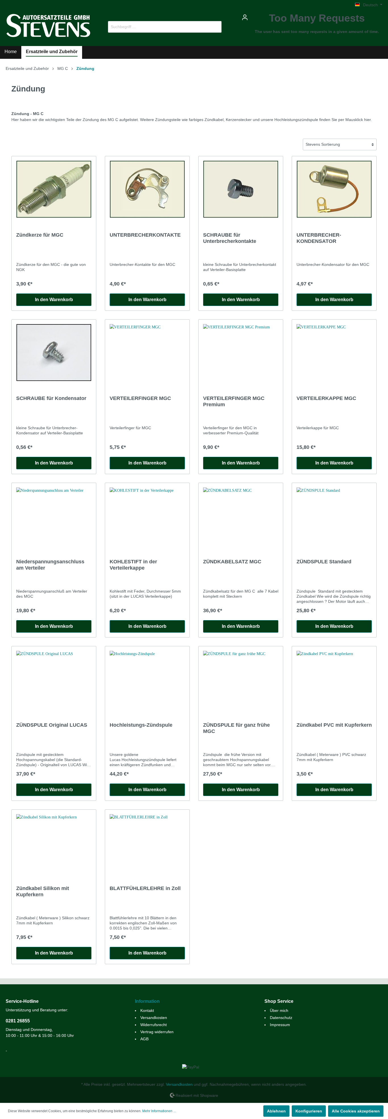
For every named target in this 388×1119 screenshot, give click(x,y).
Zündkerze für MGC (39, 235)
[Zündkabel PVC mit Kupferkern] (334, 679)
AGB (144, 1039)
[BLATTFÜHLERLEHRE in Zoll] (147, 842)
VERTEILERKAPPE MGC (326, 398)
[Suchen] (215, 27)
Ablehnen (276, 1111)
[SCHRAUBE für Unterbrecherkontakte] (240, 189)
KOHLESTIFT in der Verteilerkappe (133, 565)
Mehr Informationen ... (159, 1111)
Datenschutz (281, 1017)
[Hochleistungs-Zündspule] (147, 679)
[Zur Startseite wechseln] (48, 25)
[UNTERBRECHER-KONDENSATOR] (334, 189)
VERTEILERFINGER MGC (140, 398)
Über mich (279, 1010)
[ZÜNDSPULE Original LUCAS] (53, 679)
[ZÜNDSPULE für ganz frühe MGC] (240, 679)
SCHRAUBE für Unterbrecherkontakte (229, 238)
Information (147, 1001)
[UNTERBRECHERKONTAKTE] (147, 189)
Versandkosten (153, 1017)
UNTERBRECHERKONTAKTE (145, 235)
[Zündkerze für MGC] (53, 189)
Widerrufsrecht (153, 1024)
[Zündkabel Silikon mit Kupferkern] (53, 842)
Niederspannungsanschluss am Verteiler (50, 565)
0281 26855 (18, 1020)
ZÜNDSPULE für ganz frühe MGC (236, 728)
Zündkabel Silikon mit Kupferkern (42, 891)
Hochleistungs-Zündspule (141, 725)
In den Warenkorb (54, 299)
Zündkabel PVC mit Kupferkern (334, 725)
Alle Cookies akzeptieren (356, 1111)
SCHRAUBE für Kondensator (51, 398)
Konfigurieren (308, 1111)
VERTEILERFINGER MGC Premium (233, 401)
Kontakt (147, 1010)
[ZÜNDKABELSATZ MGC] (240, 515)
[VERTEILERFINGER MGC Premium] (240, 352)
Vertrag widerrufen (157, 1032)
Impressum (280, 1024)
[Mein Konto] (244, 17)
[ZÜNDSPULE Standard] (334, 515)
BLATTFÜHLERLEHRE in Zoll (145, 888)
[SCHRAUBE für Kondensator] (53, 352)
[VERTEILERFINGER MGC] (147, 352)
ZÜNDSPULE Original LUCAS (51, 725)
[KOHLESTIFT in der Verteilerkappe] (147, 515)
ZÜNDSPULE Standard (324, 561)
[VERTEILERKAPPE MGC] (334, 352)
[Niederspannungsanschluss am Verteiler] (53, 515)
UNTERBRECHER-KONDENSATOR (319, 238)
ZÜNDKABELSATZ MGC (232, 561)
